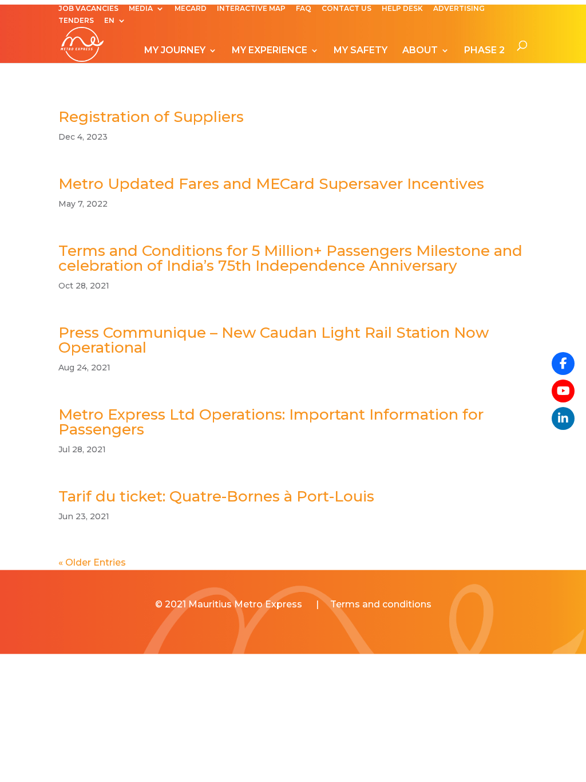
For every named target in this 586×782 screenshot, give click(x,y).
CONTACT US (346, 9)
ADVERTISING (459, 9)
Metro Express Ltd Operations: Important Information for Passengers (271, 422)
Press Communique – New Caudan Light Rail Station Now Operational (273, 340)
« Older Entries (92, 562)
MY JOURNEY (174, 51)
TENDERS (76, 21)
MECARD (191, 9)
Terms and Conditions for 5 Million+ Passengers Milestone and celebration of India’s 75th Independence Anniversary (290, 258)
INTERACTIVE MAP (251, 9)
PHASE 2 (484, 51)
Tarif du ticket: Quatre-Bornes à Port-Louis (216, 496)
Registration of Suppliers (151, 117)
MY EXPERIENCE (269, 51)
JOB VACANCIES (88, 9)
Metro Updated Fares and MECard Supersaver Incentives (271, 184)
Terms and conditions (380, 604)
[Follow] (563, 391)
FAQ (303, 9)
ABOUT (420, 51)
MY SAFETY (360, 51)
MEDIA (141, 9)
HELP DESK (402, 9)
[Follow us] (563, 363)
